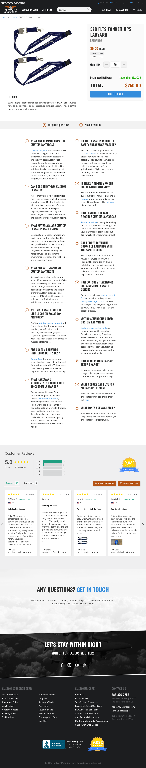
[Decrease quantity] (106, 65)
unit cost (110, 202)
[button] (25, 552)
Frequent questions (58, 125)
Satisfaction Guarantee (86, 702)
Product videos (92, 125)
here (87, 399)
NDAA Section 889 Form (86, 709)
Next (143, 524)
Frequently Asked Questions (88, 705)
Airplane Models (10, 709)
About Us (79, 694)
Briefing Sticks (9, 713)
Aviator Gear (37, 358)
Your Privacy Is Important (87, 717)
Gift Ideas (47, 9)
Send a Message (138, 3)
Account (123, 9)
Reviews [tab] (9, 483)
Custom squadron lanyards (94, 327)
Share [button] (13, 550)
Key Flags (43, 705)
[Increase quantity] (124, 65)
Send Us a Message (121, 710)
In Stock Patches (10, 698)
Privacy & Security (83, 763)
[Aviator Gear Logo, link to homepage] (10, 9)
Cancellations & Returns (87, 713)
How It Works (81, 698)
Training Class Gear (48, 717)
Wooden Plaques (47, 694)
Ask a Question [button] (106, 483)
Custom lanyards (39, 150)
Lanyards (43, 698)
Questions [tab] (29, 483)
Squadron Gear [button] (30, 9)
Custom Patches (10, 694)
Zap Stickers (8, 705)
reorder (84, 198)
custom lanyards (89, 153)
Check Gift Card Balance (86, 724)
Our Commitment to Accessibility (91, 720)
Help (108, 9)
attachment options (48, 398)
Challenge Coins (10, 702)
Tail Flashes (8, 717)
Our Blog (43, 720)
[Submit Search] (88, 9)
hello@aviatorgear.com (120, 3)
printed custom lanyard (50, 322)
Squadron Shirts (46, 702)
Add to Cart (115, 94)
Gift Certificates (46, 713)
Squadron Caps (46, 709)
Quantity (95, 64)
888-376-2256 (104, 3)
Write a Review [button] (130, 483)
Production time (89, 222)
